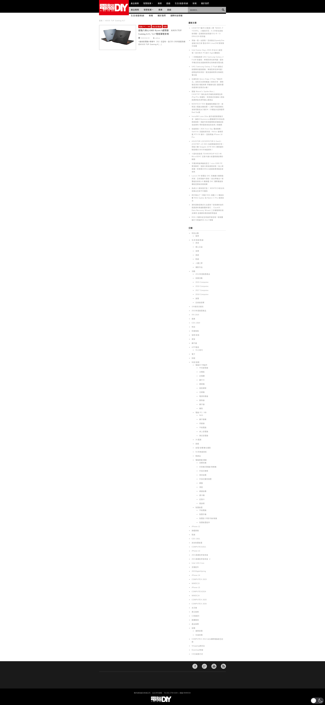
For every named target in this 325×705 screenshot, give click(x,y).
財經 (193, 358)
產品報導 (135, 3)
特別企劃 (195, 233)
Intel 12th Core (198, 563)
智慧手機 (202, 514)
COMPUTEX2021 (199, 547)
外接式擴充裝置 (205, 479)
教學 (197, 236)
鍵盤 (201, 483)
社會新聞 (199, 635)
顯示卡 (202, 380)
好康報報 (195, 331)
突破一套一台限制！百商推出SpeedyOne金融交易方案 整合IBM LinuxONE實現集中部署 (208, 43)
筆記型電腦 (156, 27)
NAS (201, 415)
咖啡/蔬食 (195, 335)
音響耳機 (202, 463)
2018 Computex (202, 294)
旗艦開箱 (195, 531)
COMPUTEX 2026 (199, 604)
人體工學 (199, 263)
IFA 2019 (195, 315)
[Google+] (204, 666)
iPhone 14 (196, 575)
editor (157, 38)
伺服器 (202, 423)
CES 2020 (196, 323)
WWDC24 (195, 596)
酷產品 (198, 456)
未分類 (194, 608)
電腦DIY (114, 7)
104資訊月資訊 (198, 307)
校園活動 (199, 278)
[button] (317, 701)
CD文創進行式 (197, 654)
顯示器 (194, 343)
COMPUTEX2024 (199, 591)
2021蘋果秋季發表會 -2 (201, 559)
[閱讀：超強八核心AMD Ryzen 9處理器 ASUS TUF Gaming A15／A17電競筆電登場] (117, 37)
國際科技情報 (176, 15)
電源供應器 (203, 396)
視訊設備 (202, 475)
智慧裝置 (147, 3)
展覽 (197, 298)
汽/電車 (198, 440)
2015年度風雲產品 (199, 311)
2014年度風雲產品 (203, 274)
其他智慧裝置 (197, 543)
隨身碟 (202, 503)
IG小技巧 (199, 350)
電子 (193, 354)
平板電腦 (202, 427)
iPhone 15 (196, 587)
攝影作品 (199, 267)
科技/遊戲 (195, 362)
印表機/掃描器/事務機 (207, 467)
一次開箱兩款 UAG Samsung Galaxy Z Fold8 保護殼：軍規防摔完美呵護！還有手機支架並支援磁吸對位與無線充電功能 (208, 59)
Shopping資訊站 (198, 646)
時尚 (193, 327)
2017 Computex (202, 290)
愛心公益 (199, 247)
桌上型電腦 (203, 431)
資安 (193, 339)
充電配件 (195, 567)
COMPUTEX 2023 (199, 579)
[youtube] (213, 666)
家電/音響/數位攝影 (203, 448)
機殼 (201, 408)
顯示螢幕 (202, 419)
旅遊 (197, 255)
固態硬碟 (202, 388)
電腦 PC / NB (144, 27)
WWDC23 (195, 583)
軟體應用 (195, 620)
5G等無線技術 (201, 452)
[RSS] (223, 666)
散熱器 (202, 400)
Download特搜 (197, 650)
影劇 (197, 259)
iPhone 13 (196, 551)
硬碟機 (202, 384)
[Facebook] (194, 666)
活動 (193, 271)
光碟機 (202, 392)
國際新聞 (199, 631)
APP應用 (195, 347)
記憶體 (202, 376)
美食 (197, 243)
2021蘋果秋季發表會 (200, 555)
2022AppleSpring (199, 571)
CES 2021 (196, 539)
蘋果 (160, 3)
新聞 (195, 3)
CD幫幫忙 (196, 616)
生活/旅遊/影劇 (181, 3)
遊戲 (168, 3)
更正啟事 (195, 612)
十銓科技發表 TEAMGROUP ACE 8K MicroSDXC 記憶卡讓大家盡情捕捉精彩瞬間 (207, 156)
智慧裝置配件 (204, 522)
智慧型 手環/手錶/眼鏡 (208, 518)
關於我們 (205, 3)
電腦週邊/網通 (201, 460)
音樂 (197, 251)
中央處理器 (203, 368)
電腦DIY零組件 (201, 365)
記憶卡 (202, 499)
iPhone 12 (196, 526)
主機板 (202, 372)
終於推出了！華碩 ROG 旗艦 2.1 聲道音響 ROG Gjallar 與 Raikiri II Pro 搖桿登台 (208, 198)
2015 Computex (202, 282)
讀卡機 (202, 495)
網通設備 (202, 491)
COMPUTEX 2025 (199, 600)
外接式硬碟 (203, 471)
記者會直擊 (200, 302)
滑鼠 (201, 487)
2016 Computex (202, 286)
